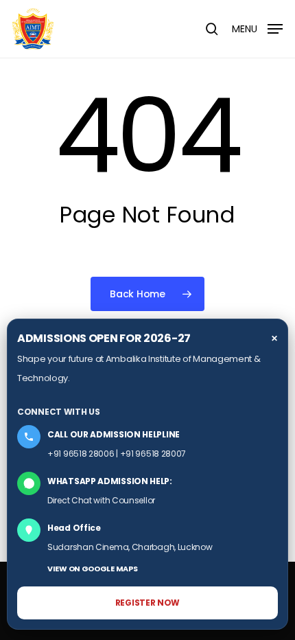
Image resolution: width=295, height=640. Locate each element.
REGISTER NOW (147, 602)
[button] (257, 27)
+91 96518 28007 (153, 453)
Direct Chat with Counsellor (101, 500)
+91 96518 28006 (81, 453)
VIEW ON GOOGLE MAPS (92, 568)
